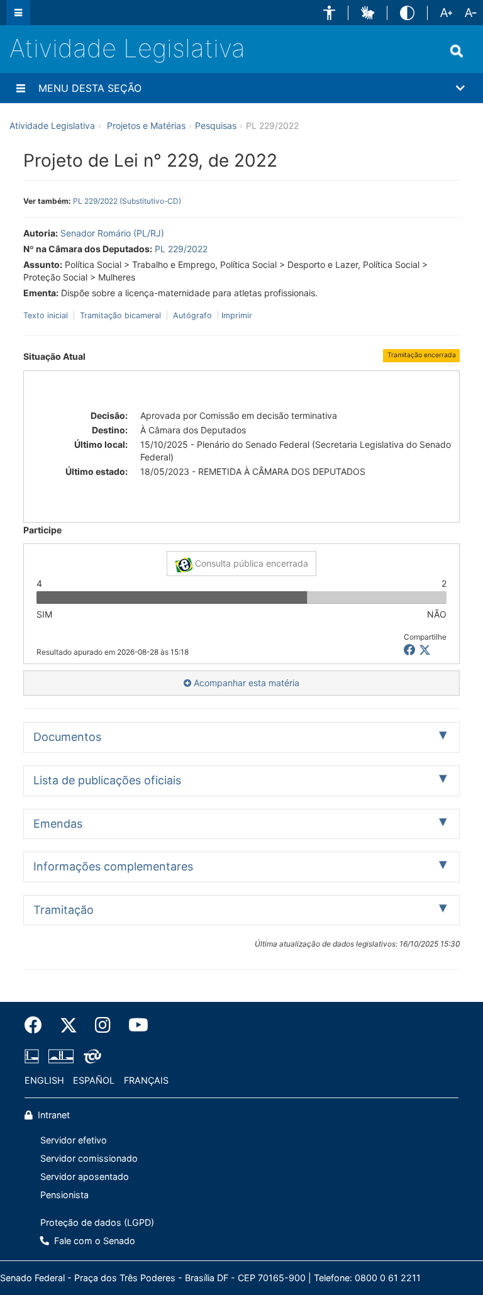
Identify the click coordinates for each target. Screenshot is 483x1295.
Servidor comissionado (89, 1158)
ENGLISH (44, 1080)
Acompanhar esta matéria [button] (245, 682)
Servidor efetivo (73, 1140)
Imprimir (236, 315)
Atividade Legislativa (127, 48)
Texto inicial (46, 315)
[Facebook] (38, 1025)
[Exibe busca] (457, 51)
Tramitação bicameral (120, 315)
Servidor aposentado (84, 1176)
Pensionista (64, 1194)
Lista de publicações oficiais (107, 780)
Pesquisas (215, 125)
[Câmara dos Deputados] (34, 1056)
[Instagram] (102, 1025)
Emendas (57, 823)
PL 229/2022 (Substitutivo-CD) (127, 201)
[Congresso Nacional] (61, 1056)
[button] (329, 13)
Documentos (67, 736)
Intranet (52, 1114)
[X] (425, 650)
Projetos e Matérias (146, 125)
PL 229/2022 (181, 248)
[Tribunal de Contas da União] (90, 1056)
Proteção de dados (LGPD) (97, 1222)
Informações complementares (113, 866)
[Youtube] (133, 1025)
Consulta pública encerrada (250, 563)
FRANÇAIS (146, 1080)
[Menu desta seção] (20, 88)
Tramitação (63, 909)
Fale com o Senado (93, 1240)
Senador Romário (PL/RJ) (112, 233)
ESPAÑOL (93, 1080)
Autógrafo (192, 315)
